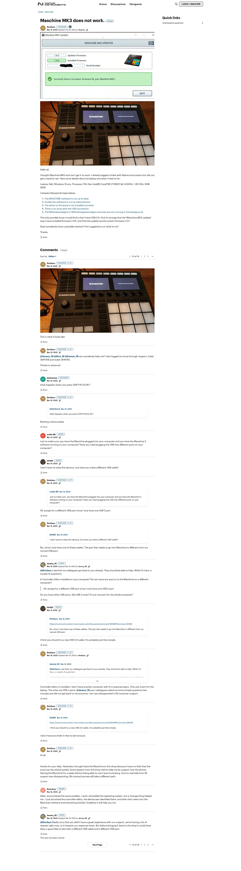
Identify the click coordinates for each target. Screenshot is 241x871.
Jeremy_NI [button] (52, 563)
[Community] (52, 4)
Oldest (51, 256)
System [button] (82, 30)
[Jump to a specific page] (152, 256)
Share (43, 237)
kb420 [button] (50, 460)
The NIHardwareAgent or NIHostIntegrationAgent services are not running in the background (94, 212)
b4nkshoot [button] (52, 378)
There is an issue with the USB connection (67, 208)
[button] (43, 28)
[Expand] (97, 681)
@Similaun (46, 570)
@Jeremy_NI (46, 356)
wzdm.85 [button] (51, 434)
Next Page (97, 845)
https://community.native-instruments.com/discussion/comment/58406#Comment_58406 (91, 722)
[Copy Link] (87, 29)
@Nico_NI (59, 356)
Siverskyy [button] (51, 789)
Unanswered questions (182, 23)
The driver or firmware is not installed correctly (69, 205)
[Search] (176, 4)
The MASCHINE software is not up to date (67, 198)
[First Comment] (70, 27)
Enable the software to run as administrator (68, 202)
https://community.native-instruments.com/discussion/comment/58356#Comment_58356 (91, 624)
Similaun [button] (51, 27)
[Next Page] (148, 256)
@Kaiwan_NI (72, 356)
